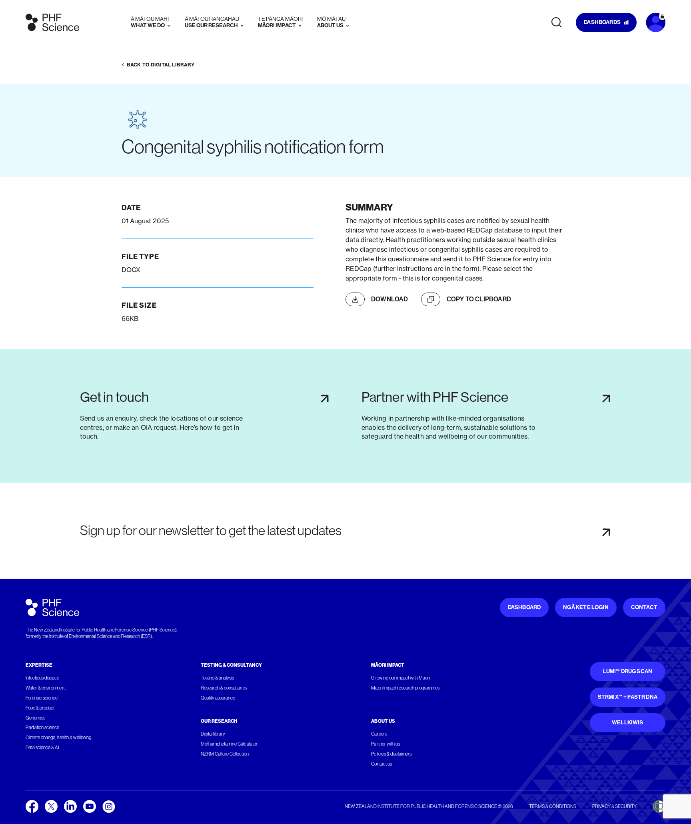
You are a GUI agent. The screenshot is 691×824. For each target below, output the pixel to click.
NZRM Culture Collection (225, 754)
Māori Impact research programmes (405, 688)
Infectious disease (42, 678)
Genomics (35, 718)
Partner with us (385, 744)
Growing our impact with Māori (400, 678)
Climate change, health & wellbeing (58, 737)
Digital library (213, 734)
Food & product (40, 708)
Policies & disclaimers (391, 754)
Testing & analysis (217, 678)
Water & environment (46, 688)
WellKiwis (627, 722)
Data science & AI (42, 747)
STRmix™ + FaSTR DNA (627, 697)
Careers (379, 734)
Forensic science (42, 698)
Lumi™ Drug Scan (628, 671)
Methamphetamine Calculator (229, 744)
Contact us (381, 764)
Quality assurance (218, 698)
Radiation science (43, 727)
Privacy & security (614, 806)
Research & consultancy (224, 688)
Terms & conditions (552, 806)
